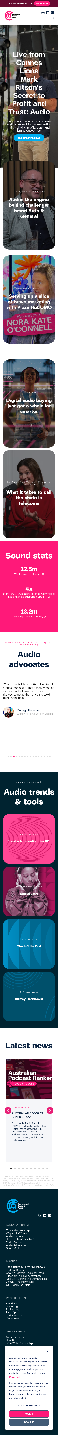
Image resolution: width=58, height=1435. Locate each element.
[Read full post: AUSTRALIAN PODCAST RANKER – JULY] (29, 1079)
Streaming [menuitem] (12, 1306)
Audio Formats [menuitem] (14, 1236)
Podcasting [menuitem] (12, 1309)
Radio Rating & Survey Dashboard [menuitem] (25, 1266)
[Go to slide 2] (11, 756)
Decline (29, 1422)
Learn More (42, 3)
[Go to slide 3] (13, 756)
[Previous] (8, 1110)
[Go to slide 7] (25, 756)
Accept (29, 1414)
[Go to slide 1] (8, 756)
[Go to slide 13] (41, 756)
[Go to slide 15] (47, 756)
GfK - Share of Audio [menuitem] (18, 1284)
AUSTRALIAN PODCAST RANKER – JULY (27, 1115)
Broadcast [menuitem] (12, 1303)
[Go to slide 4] (16, 756)
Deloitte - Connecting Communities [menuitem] (26, 1278)
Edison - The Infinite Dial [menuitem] (20, 1281)
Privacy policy (15, 1377)
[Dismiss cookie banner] (48, 1352)
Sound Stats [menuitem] (13, 1248)
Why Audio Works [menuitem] (16, 1233)
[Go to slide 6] (22, 756)
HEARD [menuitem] (10, 1340)
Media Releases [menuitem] (15, 1337)
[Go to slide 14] (44, 756)
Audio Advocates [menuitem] (16, 1245)
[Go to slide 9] (30, 756)
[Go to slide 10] (33, 756)
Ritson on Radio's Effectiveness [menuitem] (23, 1275)
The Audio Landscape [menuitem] (18, 1230)
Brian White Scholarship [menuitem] (19, 1343)
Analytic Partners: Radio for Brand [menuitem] (25, 1273)
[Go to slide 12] (38, 756)
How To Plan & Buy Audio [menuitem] (20, 1239)
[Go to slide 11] (36, 756)
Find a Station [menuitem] (14, 1242)
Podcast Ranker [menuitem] (15, 1270)
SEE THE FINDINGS (29, 137)
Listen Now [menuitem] (12, 1318)
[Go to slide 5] (19, 756)
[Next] (50, 1110)
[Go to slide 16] (50, 756)
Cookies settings (29, 1405)
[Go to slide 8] (27, 756)
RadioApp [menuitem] (11, 1312)
